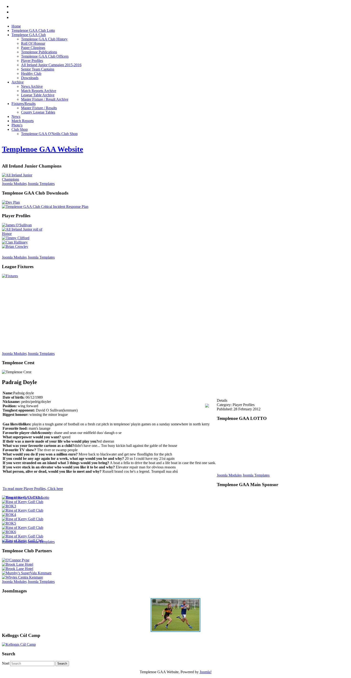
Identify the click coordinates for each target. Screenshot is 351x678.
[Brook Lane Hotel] (17, 569)
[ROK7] (22, 519)
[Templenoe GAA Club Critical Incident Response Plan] (45, 207)
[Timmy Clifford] (15, 238)
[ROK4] (9, 515)
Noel (5, 663)
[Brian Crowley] (15, 246)
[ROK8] (22, 510)
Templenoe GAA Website (42, 149)
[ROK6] (9, 532)
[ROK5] (9, 523)
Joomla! (206, 672)
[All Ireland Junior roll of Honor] (26, 234)
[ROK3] (9, 506)
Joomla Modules (14, 184)
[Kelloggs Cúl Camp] (19, 644)
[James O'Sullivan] (17, 225)
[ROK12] (22, 497)
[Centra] (22, 577)
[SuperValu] (27, 573)
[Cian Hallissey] (15, 242)
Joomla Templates (41, 184)
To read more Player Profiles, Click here (33, 489)
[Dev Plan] (11, 202)
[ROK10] (22, 536)
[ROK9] (22, 502)
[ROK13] (22, 528)
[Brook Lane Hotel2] (17, 564)
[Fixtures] (10, 276)
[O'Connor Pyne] (15, 560)
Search (62, 663)
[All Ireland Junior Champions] (26, 179)
